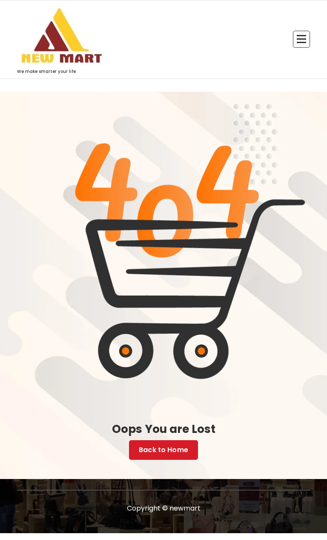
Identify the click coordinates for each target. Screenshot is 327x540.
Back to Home (163, 450)
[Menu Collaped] (301, 39)
